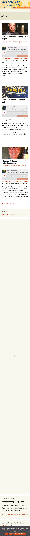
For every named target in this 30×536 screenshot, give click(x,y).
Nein (10, 533)
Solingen (24, 165)
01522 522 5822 (5, 525)
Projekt (12, 42)
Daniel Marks (19, 41)
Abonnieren (20, 56)
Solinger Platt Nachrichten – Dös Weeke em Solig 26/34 (14, 514)
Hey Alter (8, 42)
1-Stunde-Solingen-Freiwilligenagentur (10, 162)
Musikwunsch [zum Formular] (8, 214)
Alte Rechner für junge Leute (9, 41)
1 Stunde (5, 165)
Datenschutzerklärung (19, 533)
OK (6, 533)
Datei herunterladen (7, 58)
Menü (3, 10)
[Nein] (28, 531)
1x (11, 53)
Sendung (17, 42)
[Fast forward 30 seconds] (15, 53)
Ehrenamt (9, 165)
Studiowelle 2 (22, 42)
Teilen (26, 56)
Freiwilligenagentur (16, 165)
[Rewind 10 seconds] (8, 53)
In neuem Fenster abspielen (20, 58)
